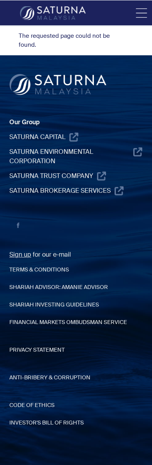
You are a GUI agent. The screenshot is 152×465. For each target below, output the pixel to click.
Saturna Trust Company (51, 176)
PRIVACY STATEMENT (37, 349)
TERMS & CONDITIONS (39, 269)
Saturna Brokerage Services (60, 191)
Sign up (20, 254)
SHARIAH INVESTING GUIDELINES (54, 304)
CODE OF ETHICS (32, 405)
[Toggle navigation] (141, 13)
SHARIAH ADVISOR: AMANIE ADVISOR (58, 287)
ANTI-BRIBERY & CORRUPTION (49, 377)
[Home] (52, 13)
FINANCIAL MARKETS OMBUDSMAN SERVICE (68, 322)
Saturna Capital (37, 137)
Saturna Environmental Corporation (51, 156)
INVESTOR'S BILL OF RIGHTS (46, 422)
